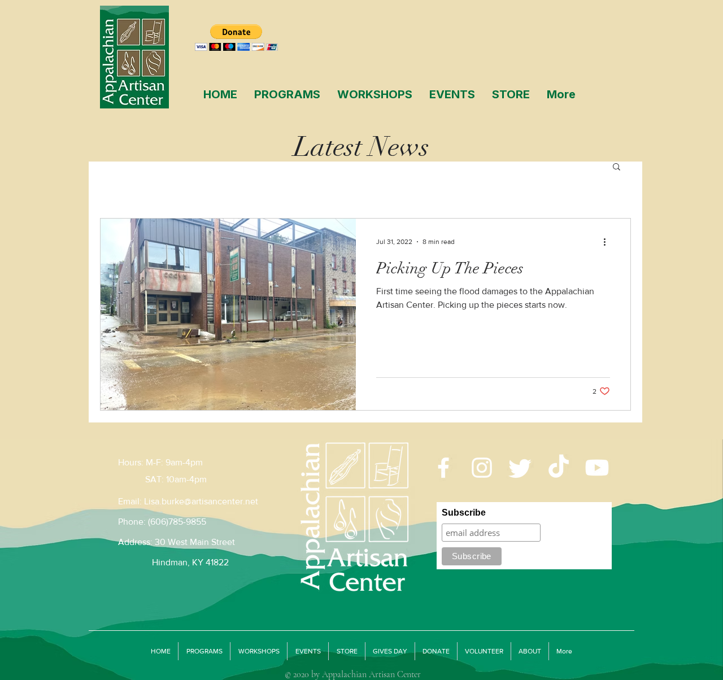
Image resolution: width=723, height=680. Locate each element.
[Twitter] (520, 467)
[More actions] (608, 242)
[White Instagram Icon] (481, 467)
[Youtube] (597, 467)
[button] (616, 167)
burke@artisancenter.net (210, 501)
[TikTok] (558, 467)
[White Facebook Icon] (443, 467)
